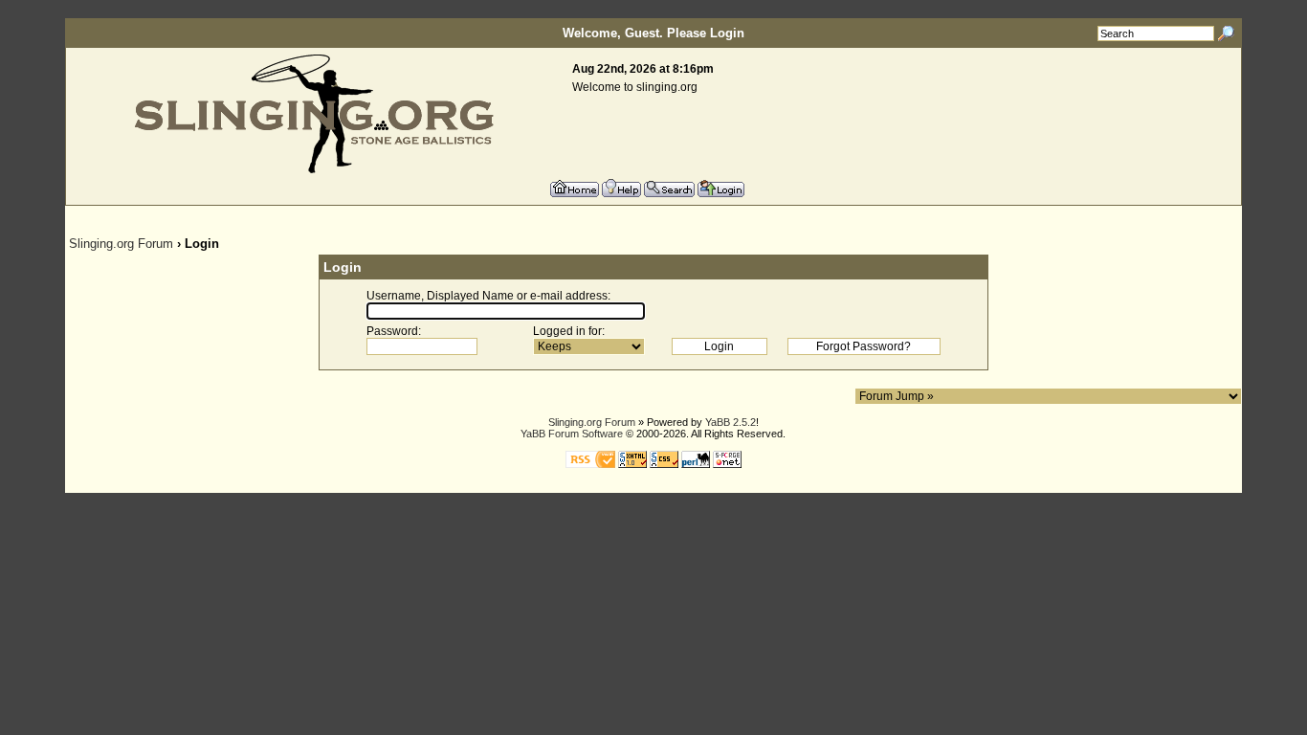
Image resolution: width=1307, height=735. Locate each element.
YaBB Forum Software (572, 433)
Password (392, 331)
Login (727, 33)
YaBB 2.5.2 (730, 422)
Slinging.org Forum (121, 243)
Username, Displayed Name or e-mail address (487, 295)
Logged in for (567, 331)
